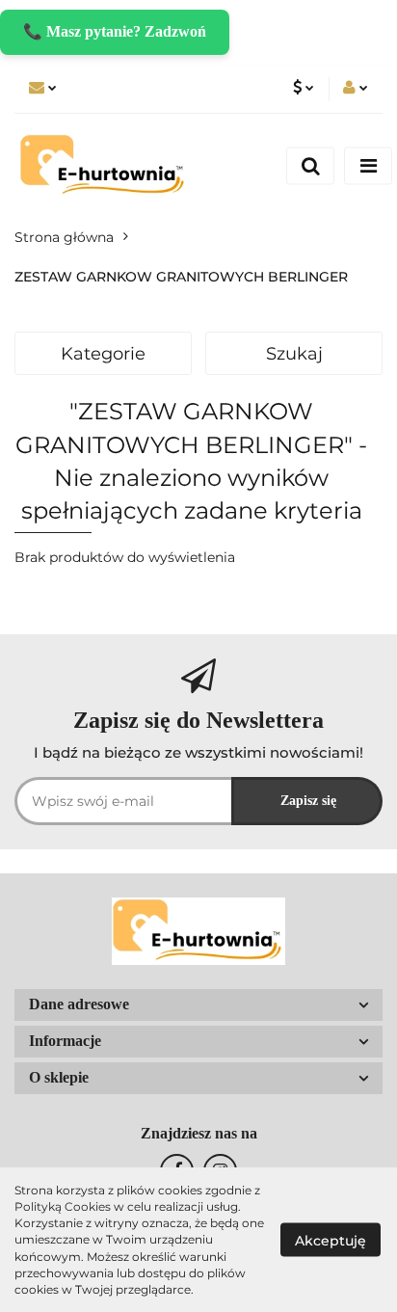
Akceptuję (330, 1240)
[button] (198, 1005)
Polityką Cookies (62, 1206)
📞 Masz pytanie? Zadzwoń (114, 31)
